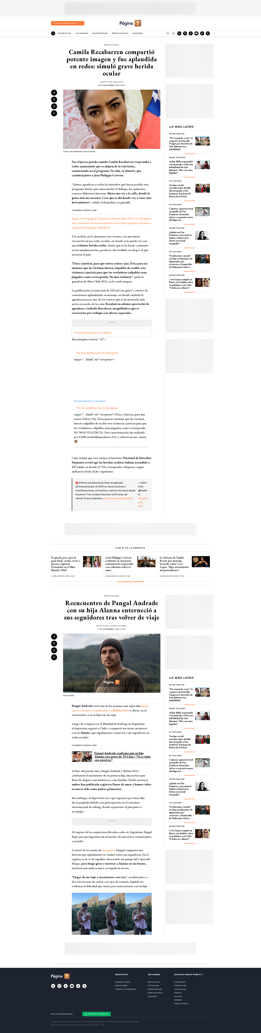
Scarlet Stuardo (118, 626)
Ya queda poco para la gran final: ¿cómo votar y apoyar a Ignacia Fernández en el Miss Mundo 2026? (65, 564)
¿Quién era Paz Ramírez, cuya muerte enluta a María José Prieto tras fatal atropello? (180, 238)
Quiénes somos (122, 982)
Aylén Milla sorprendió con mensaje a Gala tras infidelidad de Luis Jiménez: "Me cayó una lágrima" (181, 167)
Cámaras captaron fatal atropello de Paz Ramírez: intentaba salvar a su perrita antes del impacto (181, 214)
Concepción (180, 986)
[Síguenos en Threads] (208, 33)
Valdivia (178, 996)
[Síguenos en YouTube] (196, 33)
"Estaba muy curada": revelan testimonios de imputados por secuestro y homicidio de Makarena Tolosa (180, 261)
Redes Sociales (120, 33)
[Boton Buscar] (168, 33)
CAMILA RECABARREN (112, 447)
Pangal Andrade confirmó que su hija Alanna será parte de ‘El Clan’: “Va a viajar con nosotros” (122, 756)
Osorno (178, 1000)
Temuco (178, 993)
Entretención (100, 33)
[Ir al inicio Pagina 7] (130, 23)
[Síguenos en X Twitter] (179, 33)
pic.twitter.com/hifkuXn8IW (118, 498)
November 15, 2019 (142, 502)
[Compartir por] (54, 113)
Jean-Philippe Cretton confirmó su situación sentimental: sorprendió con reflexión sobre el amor (119, 564)
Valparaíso (180, 982)
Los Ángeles (180, 989)
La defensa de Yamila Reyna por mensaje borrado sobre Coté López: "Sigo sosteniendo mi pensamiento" (174, 564)
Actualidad (82, 33)
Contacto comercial (125, 989)
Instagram (108, 850)
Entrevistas (64, 33)
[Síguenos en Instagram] (185, 33)
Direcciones (121, 986)
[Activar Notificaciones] (173, 33)
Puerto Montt (181, 1004)
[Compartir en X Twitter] (54, 99)
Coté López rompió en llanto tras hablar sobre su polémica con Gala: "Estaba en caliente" (181, 283)
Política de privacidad (62, 1014)
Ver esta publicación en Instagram (92, 332)
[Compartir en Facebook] (54, 93)
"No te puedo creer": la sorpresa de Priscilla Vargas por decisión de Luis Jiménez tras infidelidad (181, 143)
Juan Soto (118, 82)
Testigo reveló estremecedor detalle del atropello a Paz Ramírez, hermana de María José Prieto (180, 191)
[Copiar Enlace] (54, 106)
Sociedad (138, 33)
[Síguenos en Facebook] (191, 33)
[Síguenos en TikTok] (202, 33)
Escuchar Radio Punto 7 (65, 23)
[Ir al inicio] (53, 33)
